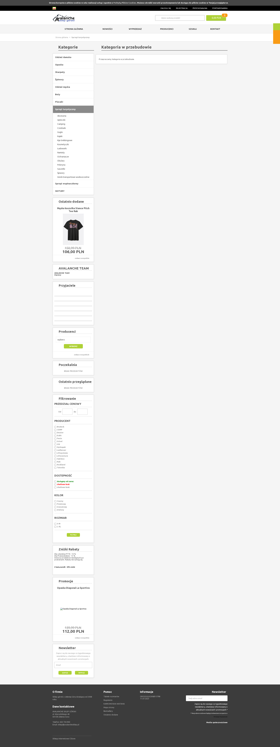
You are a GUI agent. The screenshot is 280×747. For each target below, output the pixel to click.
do (75, 412)
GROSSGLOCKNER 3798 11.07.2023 (150, 697)
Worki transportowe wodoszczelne (73, 177)
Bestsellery (108, 711)
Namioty (61, 152)
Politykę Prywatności (221, 717)
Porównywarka (220, 8)
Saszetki (61, 169)
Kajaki (59, 136)
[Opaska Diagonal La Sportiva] (73, 609)
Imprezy (57, 275)
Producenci (166, 29)
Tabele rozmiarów (111, 696)
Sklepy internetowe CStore (63, 739)
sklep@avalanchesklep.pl (68, 725)
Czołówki (61, 128)
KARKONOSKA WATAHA (114, 704)
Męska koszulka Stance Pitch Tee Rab (73, 209)
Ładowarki (62, 148)
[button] (73, 340)
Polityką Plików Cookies (124, 3)
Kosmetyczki (63, 144)
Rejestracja (182, 8)
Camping (61, 124)
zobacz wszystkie (82, 258)
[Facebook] (226, 726)
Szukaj (193, 29)
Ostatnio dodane (111, 715)
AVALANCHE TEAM (62, 273)
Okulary (60, 161)
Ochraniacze (63, 156)
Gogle (60, 132)
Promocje (66, 581)
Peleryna (61, 165)
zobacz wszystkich (81, 355)
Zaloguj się (165, 8)
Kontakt (215, 29)
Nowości (107, 29)
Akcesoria (61, 116)
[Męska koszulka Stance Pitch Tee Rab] (73, 229)
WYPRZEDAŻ (135, 29)
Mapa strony (109, 707)
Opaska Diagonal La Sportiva (73, 588)
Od (59, 412)
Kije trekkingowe (64, 140)
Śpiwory (60, 173)
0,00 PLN (216, 17)
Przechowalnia (200, 8)
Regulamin (108, 700)
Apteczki (61, 120)
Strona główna (74, 29)
